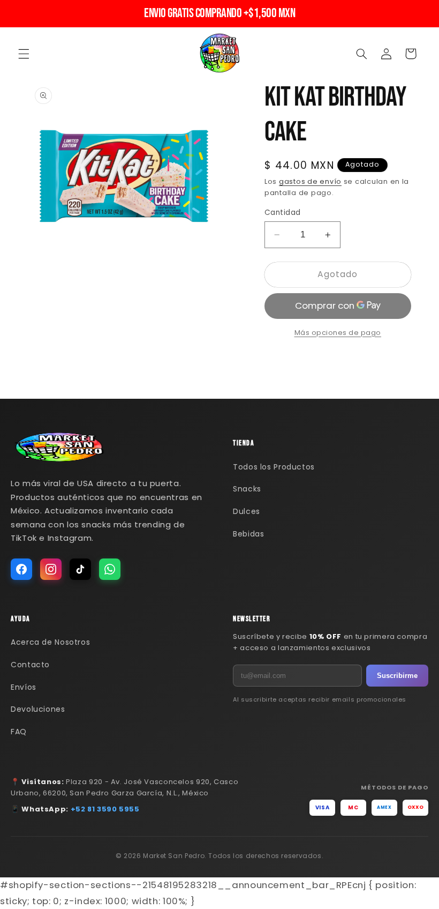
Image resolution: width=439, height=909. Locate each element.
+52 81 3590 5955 (105, 809)
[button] (23, 53)
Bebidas (248, 533)
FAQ (19, 731)
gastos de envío (310, 181)
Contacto (30, 664)
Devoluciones (38, 709)
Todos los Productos (274, 466)
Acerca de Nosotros (50, 642)
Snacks (247, 488)
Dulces (246, 511)
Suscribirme (397, 676)
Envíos (23, 687)
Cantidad (282, 212)
